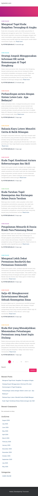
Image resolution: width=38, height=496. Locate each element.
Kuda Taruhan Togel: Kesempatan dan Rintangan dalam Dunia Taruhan (17, 195)
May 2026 (5, 431)
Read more (19, 41)
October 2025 (6, 456)
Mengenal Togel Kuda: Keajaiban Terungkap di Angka (17, 380)
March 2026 (5, 438)
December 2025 (7, 449)
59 (21, 361)
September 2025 (7, 459)
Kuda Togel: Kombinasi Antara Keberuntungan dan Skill (18, 401)
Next (26, 361)
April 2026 (5, 434)
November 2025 (7, 452)
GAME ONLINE (5, 21)
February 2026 (6, 441)
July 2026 (5, 424)
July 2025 (5, 463)
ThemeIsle (26, 491)
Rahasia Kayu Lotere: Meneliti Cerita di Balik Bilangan (18, 397)
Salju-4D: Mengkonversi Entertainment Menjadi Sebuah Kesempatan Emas (16, 296)
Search (3, 367)
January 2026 (6, 445)
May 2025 (5, 466)
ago (19, 44)
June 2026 (5, 427)
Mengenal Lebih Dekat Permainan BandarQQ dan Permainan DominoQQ (16, 261)
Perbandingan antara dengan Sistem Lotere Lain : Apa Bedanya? (17, 97)
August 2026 (6, 420)
